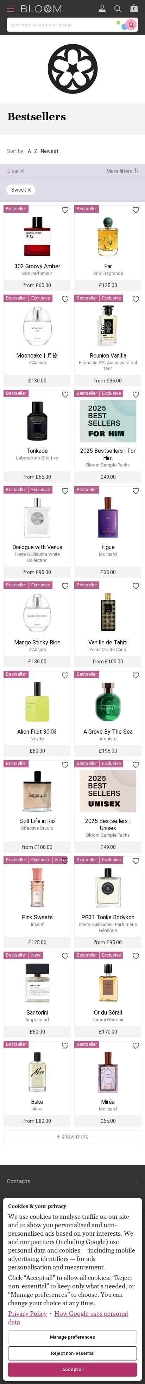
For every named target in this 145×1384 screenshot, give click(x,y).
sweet (18, 190)
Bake (37, 1102)
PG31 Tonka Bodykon (107, 917)
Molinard (108, 554)
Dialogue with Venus (37, 547)
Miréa (108, 1102)
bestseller (16, 208)
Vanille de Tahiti (107, 642)
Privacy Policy (27, 1314)
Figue (108, 547)
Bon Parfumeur (37, 273)
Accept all (72, 1369)
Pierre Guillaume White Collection (37, 557)
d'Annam (37, 362)
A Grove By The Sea (108, 731)
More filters (120, 171)
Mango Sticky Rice (37, 642)
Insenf (37, 924)
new (35, 955)
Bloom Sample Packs (108, 465)
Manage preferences (72, 1337)
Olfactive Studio (37, 828)
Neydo (37, 738)
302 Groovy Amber (37, 266)
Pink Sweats (37, 917)
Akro (37, 1109)
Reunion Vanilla (108, 355)
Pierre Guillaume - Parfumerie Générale (108, 927)
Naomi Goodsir (108, 1019)
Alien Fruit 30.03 (37, 731)
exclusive (40, 298)
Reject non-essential (72, 1353)
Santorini (37, 1012)
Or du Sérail (108, 1012)
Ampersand (37, 1019)
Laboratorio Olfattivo (37, 458)
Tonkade (37, 451)
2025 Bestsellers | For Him (107, 454)
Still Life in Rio (37, 821)
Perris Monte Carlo (107, 649)
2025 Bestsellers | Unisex (108, 824)
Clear (13, 171)
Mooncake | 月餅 (37, 355)
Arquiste (108, 738)
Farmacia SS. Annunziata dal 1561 (108, 365)
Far (108, 266)
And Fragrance (108, 273)
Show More (74, 1136)
